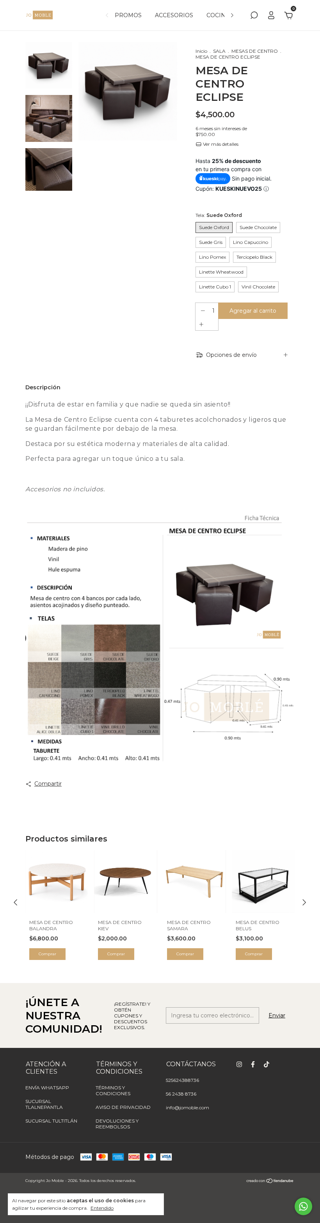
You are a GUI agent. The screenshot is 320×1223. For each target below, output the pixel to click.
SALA (219, 51)
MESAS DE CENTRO (254, 51)
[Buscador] (254, 16)
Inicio (201, 51)
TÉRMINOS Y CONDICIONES (113, 1090)
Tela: (219, 215)
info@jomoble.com (187, 1107)
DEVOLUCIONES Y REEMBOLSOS (117, 1124)
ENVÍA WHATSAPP (47, 1087)
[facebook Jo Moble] (253, 1064)
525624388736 (182, 1080)
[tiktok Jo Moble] (266, 1064)
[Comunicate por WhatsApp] (303, 1206)
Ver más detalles (220, 144)
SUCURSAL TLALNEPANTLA (44, 1104)
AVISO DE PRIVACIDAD (123, 1107)
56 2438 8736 (181, 1094)
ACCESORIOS (174, 15)
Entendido (102, 1208)
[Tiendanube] (270, 1181)
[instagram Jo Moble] (239, 1064)
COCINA (217, 15)
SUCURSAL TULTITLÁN (51, 1121)
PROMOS (128, 15)
